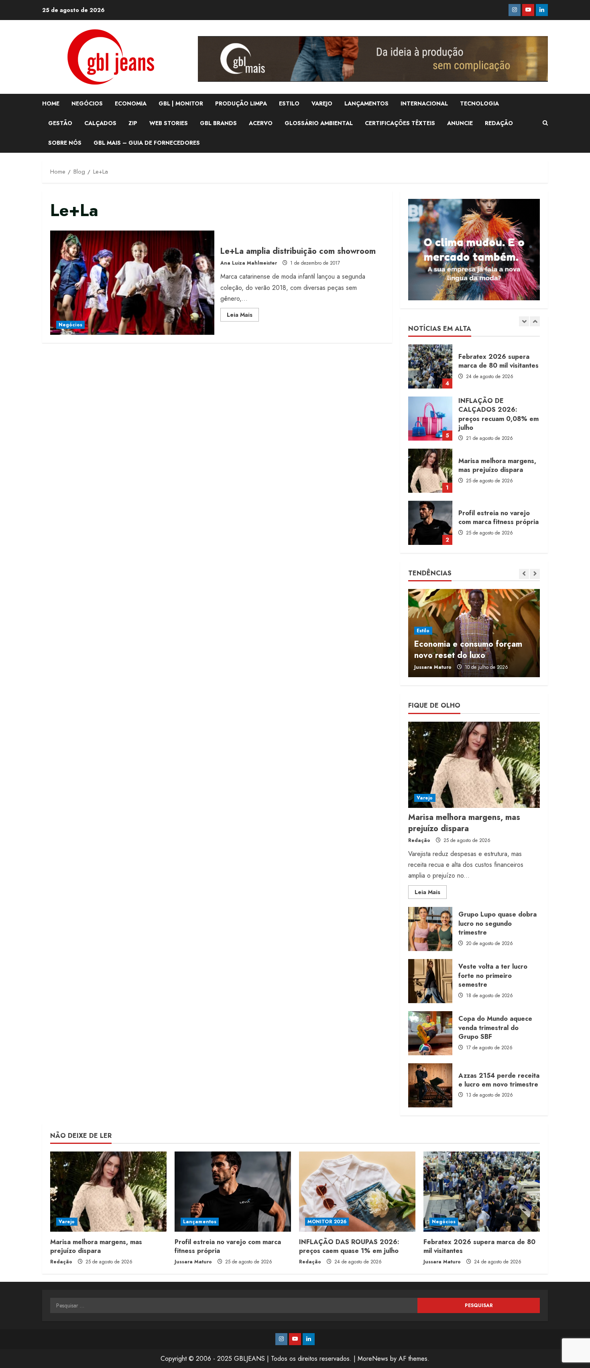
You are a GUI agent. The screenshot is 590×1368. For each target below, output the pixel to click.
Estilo (423, 630)
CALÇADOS (100, 123)
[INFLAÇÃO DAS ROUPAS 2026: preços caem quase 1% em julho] (357, 1191)
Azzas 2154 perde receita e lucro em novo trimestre (430, 1085)
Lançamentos (199, 1221)
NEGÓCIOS (87, 103)
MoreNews (373, 1358)
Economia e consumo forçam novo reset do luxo (468, 649)
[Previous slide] (524, 321)
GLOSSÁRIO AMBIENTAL (319, 123)
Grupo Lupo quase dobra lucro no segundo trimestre (430, 929)
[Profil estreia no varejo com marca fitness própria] (233, 1191)
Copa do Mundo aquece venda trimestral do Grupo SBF (430, 1033)
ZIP (132, 123)
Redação (419, 840)
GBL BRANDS (218, 123)
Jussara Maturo (433, 667)
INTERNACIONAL (424, 103)
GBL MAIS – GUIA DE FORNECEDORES (147, 143)
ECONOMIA (130, 103)
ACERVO (261, 123)
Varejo (425, 797)
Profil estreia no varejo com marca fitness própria (430, 523)
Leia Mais (243, 316)
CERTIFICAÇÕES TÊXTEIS (400, 123)
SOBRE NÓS (64, 143)
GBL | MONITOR (181, 103)
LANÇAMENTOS (366, 103)
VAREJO (321, 103)
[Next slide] (535, 321)
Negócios (70, 324)
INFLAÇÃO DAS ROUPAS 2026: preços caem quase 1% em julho (349, 1246)
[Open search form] (545, 123)
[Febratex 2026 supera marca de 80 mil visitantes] (481, 1191)
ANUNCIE (460, 123)
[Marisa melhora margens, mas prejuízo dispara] (474, 765)
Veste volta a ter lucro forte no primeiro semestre (430, 981)
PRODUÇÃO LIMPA (241, 103)
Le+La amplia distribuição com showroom (132, 283)
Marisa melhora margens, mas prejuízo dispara (430, 471)
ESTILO (289, 103)
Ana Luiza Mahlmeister (248, 263)
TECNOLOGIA (479, 103)
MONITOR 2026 (326, 1221)
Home (50, 103)
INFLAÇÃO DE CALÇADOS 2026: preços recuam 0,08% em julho (430, 419)
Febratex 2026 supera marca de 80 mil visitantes (430, 366)
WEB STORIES (168, 123)
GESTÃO (60, 123)
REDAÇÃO (499, 123)
